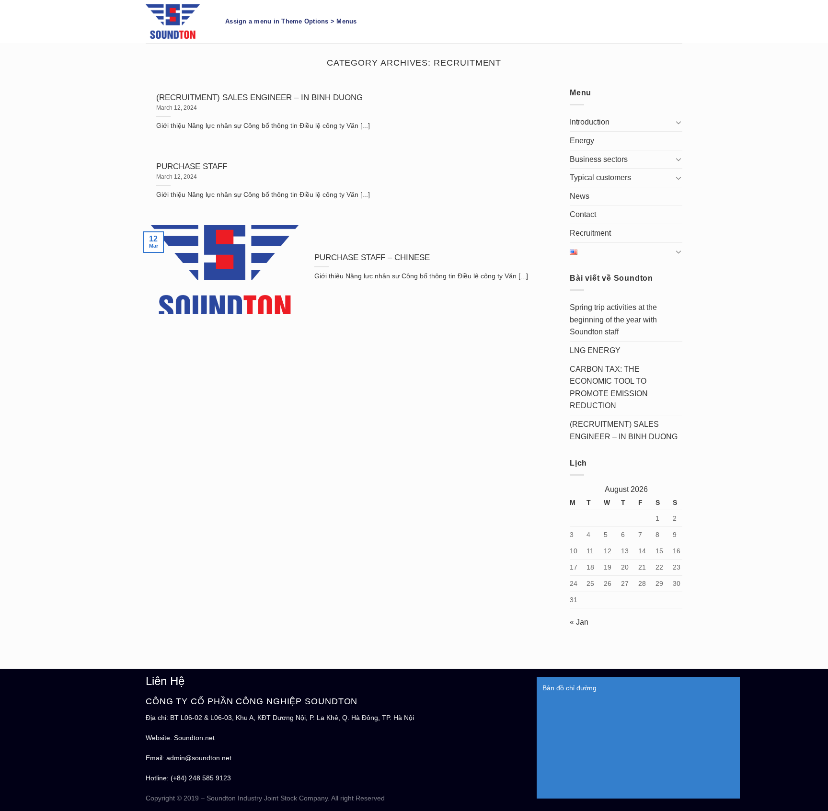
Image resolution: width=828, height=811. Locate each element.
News (579, 196)
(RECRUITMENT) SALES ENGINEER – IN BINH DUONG (624, 430)
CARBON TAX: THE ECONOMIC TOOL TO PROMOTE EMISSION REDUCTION (609, 387)
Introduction (590, 122)
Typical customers (600, 177)
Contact (583, 214)
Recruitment (590, 233)
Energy (582, 141)
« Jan (579, 622)
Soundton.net (194, 738)
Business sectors (599, 159)
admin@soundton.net (198, 758)
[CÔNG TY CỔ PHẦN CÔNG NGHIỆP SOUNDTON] (178, 21)
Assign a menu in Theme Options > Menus (291, 21)
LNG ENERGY (595, 350)
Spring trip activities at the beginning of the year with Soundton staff (613, 319)
